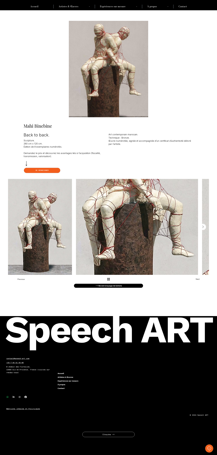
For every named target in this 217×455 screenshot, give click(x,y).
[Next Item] (203, 227)
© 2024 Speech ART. (200, 415)
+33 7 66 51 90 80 (15, 363)
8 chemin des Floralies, (18, 367)
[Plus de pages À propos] (66, 384)
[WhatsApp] (7, 397)
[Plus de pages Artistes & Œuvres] (89, 6)
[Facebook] (25, 397)
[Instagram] (19, 397)
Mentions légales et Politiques (23, 409)
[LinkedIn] (13, 397)
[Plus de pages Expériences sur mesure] (136, 6)
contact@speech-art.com (17, 358)
